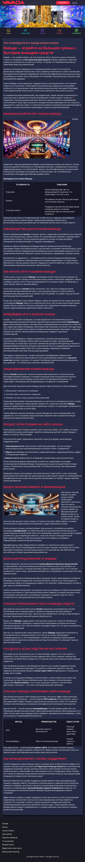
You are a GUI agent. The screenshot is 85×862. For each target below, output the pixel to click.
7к (73, 97)
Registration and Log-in (12, 848)
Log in (74, 3)
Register (63, 3)
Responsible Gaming (10, 851)
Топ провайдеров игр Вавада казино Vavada (30, 43)
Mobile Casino (8, 844)
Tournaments (8, 841)
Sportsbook (7, 834)
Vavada (5, 823)
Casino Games (8, 830)
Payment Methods (9, 837)
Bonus (5, 827)
